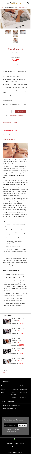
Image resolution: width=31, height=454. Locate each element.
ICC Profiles (23, 392)
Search (3, 389)
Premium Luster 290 (18, 328)
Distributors (23, 389)
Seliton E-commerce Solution (15, 452)
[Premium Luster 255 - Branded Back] (7, 342)
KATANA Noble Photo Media (11, 7)
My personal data (16, 447)
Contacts (22, 385)
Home (2, 7)
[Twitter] (7, 412)
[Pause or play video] (15, 150)
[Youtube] (14, 412)
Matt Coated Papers (23, 7)
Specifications (8, 135)
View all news (6, 372)
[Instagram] (10, 412)
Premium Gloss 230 (17, 348)
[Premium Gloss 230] (7, 352)
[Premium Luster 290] (7, 331)
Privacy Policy (15, 389)
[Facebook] (3, 412)
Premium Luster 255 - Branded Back (18, 339)
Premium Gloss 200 (17, 358)
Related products (9, 139)
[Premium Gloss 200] (7, 362)
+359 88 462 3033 (12, 408)
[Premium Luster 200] (7, 321)
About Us (13, 397)
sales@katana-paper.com (13, 405)
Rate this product (7, 122)
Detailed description (10, 130)
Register (3, 396)
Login (2, 392)
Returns (13, 385)
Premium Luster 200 (18, 318)
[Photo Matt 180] (15, 19)
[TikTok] (18, 412)
